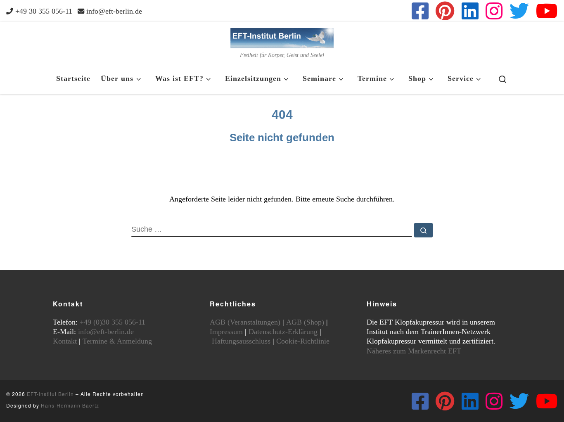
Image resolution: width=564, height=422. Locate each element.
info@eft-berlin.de (106, 331)
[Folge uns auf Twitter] (519, 11)
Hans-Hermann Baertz (70, 405)
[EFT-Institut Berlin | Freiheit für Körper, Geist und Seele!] (282, 37)
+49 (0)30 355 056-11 (112, 322)
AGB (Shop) (305, 322)
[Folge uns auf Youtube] (547, 11)
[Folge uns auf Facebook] (420, 11)
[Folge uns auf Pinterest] (445, 11)
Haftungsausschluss (241, 341)
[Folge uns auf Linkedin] (470, 11)
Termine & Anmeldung (117, 341)
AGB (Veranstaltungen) (245, 322)
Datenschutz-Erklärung (283, 331)
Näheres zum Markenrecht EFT (414, 351)
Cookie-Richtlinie (302, 341)
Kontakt (65, 341)
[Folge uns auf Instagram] (494, 11)
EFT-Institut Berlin (50, 393)
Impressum (226, 331)
